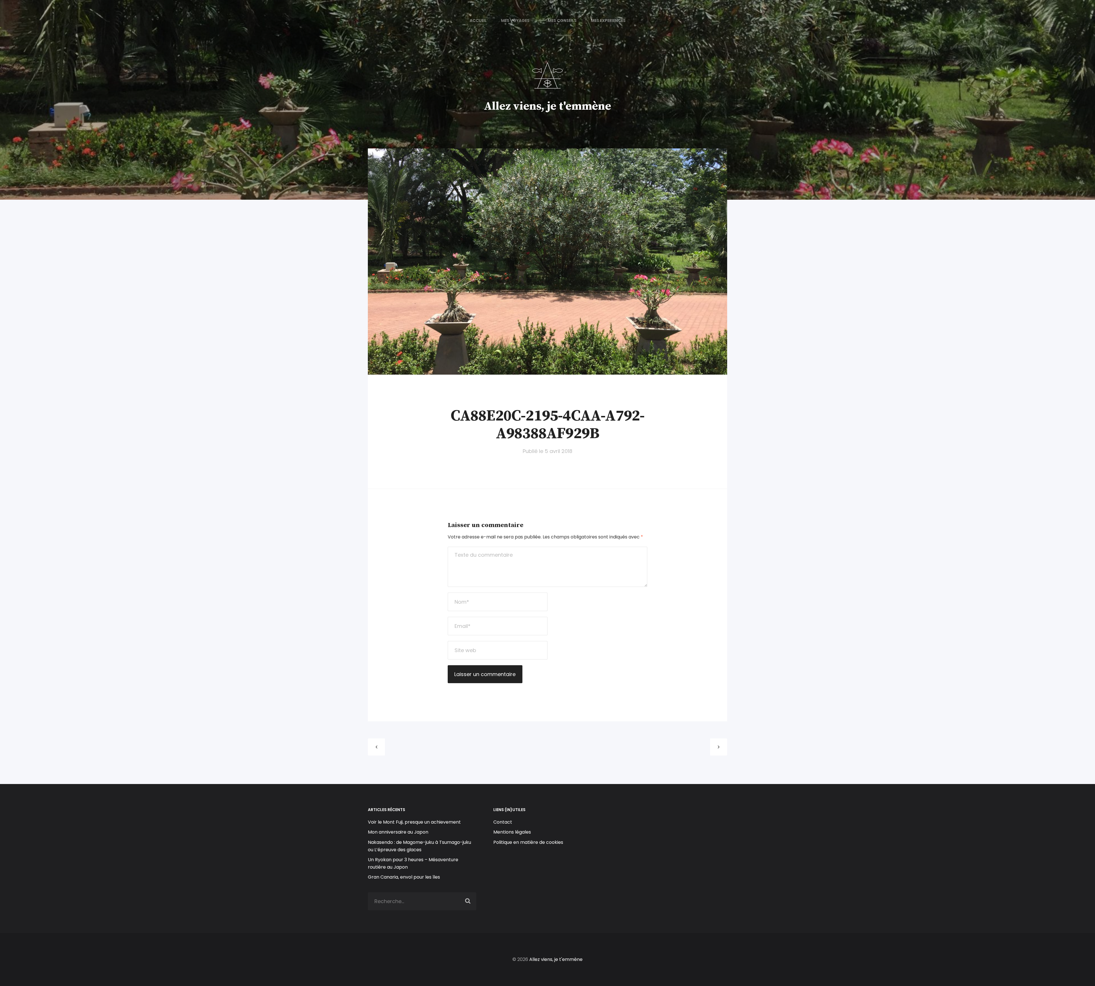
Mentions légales (512, 832)
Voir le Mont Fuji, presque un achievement (414, 822)
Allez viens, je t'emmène (547, 106)
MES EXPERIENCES (608, 20)
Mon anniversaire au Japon (398, 832)
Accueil (478, 20)
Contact (502, 822)
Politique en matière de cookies (528, 842)
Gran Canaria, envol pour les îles (404, 877)
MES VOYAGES (515, 20)
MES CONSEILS (562, 20)
